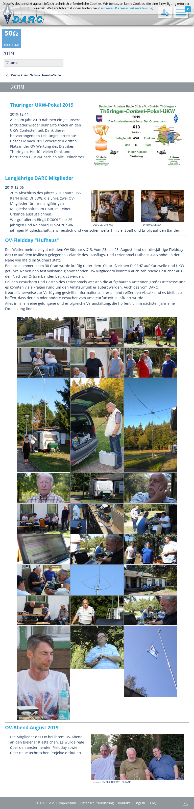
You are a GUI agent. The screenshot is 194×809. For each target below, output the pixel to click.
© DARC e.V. (45, 803)
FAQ (153, 803)
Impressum (67, 803)
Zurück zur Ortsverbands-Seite (36, 75)
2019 (13, 62)
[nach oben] (185, 803)
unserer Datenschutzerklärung (127, 8)
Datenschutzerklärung (97, 803)
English (139, 803)
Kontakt (124, 803)
